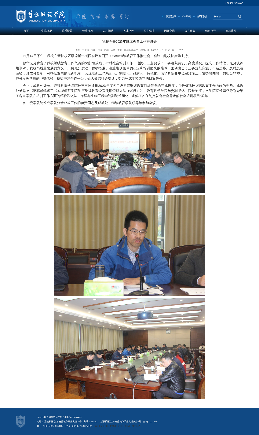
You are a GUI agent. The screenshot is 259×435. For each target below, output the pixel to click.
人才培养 (128, 30)
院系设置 (67, 30)
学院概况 (46, 30)
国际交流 (169, 30)
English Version (234, 2)
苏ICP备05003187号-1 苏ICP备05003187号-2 (117, 426)
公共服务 (190, 30)
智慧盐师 (231, 30)
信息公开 (210, 30)
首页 (26, 30)
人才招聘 (108, 30)
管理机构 (87, 30)
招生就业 (149, 30)
